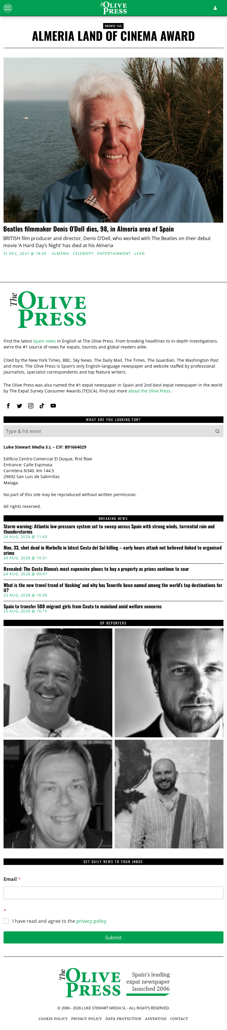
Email (12, 879)
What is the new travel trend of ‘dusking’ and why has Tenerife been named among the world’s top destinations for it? (113, 588)
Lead (139, 253)
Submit (113, 937)
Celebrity (83, 253)
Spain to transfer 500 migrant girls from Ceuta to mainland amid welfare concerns (83, 606)
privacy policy (91, 921)
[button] (217, 431)
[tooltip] (8, 405)
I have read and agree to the (59, 921)
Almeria (60, 253)
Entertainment (114, 253)
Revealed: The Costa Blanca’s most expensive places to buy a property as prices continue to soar (96, 569)
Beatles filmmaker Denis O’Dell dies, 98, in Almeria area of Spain (88, 228)
